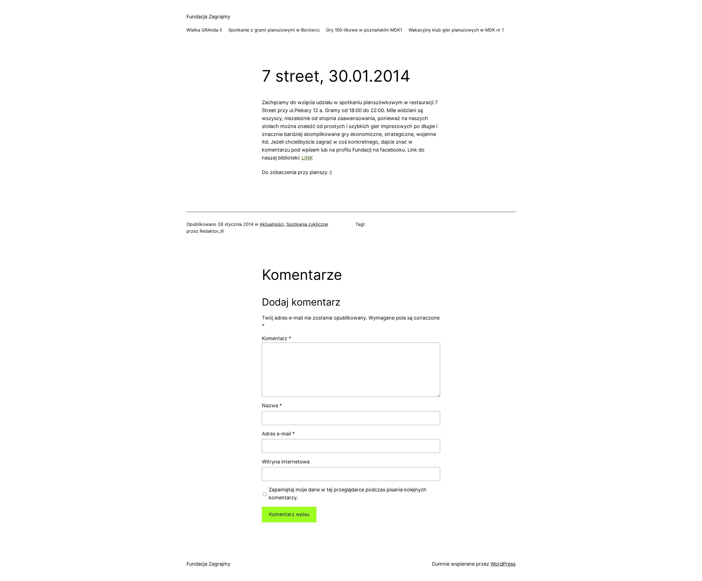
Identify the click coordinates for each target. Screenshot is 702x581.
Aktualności (272, 224)
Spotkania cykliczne (307, 224)
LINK (307, 158)
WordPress (503, 564)
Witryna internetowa (286, 462)
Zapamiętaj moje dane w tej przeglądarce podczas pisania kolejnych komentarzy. (347, 493)
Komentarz (276, 338)
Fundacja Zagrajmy (208, 16)
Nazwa (272, 405)
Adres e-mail (278, 434)
